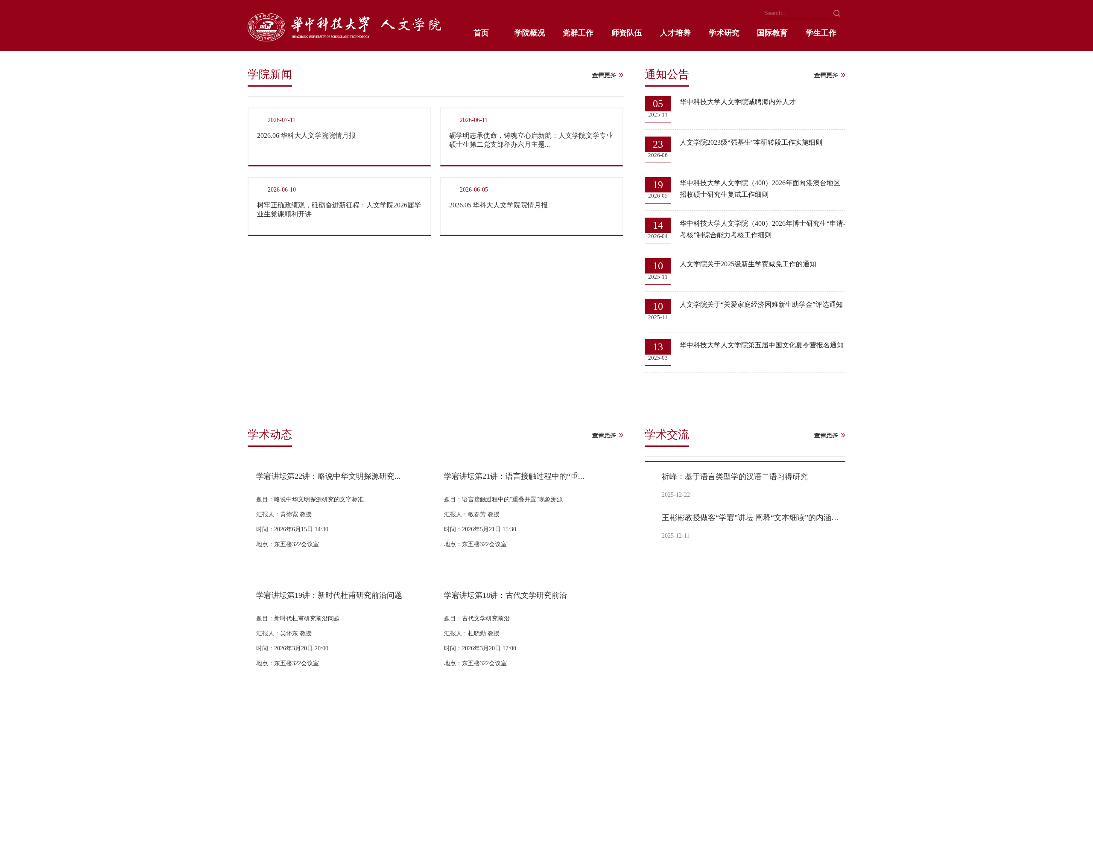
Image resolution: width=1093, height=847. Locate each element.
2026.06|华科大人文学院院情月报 (306, 135)
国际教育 (772, 33)
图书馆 (257, 802)
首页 (481, 33)
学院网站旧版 (344, 787)
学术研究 (724, 33)
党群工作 (578, 33)
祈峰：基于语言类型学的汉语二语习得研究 (735, 476)
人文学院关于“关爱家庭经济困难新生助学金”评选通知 (761, 304)
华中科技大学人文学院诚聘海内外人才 (738, 101)
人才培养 (675, 33)
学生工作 (821, 33)
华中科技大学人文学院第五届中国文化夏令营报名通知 (762, 345)
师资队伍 (626, 33)
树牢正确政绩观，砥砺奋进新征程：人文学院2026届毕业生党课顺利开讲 (339, 209)
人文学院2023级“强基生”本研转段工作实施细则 (751, 142)
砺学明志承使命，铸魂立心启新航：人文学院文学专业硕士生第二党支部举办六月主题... (531, 140)
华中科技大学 (265, 787)
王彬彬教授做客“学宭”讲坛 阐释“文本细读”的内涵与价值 (752, 517)
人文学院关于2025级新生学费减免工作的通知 (748, 264)
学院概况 (529, 33)
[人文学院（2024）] (344, 39)
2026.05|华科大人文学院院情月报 (498, 205)
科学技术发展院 (487, 787)
